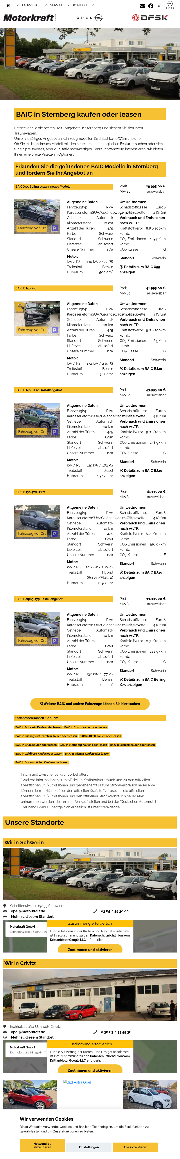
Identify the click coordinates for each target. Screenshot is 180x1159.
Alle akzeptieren (135, 1147)
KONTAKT (80, 5)
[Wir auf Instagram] (159, 5)
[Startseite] (170, 5)
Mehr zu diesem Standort (32, 917)
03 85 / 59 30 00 (115, 911)
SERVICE (56, 5)
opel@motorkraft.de (28, 911)
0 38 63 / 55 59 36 (116, 1032)
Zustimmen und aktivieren (90, 949)
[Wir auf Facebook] (150, 5)
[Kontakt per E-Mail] (142, 5)
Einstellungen (89, 1147)
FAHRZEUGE (31, 5)
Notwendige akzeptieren (42, 1145)
